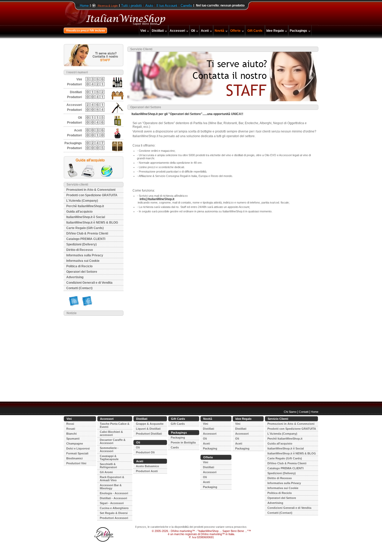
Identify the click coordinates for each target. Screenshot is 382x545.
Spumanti (73, 438)
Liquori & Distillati (148, 428)
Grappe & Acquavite (149, 423)
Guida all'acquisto (79, 211)
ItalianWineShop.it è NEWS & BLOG (92, 222)
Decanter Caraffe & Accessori (113, 441)
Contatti (303, 411)
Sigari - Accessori (112, 503)
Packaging (178, 437)
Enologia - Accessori (114, 493)
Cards (175, 447)
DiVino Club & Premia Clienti (87, 233)
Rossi (70, 423)
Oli (193, 31)
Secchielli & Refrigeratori (108, 465)
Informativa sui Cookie (83, 261)
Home (84, 6)
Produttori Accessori (114, 517)
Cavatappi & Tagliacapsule (109, 457)
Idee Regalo (275, 31)
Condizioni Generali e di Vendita (89, 282)
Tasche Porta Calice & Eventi (114, 425)
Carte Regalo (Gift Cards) (85, 228)
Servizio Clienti (278, 418)
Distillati (158, 31)
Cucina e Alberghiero (114, 508)
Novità (219, 31)
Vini (143, 31)
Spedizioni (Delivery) (81, 244)
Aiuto (149, 6)
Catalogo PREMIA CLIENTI (85, 239)
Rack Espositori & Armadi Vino (112, 479)
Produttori (74, 84)
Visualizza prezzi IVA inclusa (85, 30)
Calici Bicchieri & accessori (111, 433)
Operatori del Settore (81, 272)
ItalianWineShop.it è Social (85, 217)
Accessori (177, 31)
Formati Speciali (77, 453)
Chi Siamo (290, 411)
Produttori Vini (76, 463)
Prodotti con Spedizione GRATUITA (91, 195)
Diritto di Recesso (79, 250)
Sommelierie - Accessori (109, 449)
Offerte (235, 31)
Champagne (74, 443)
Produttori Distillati (149, 433)
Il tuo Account (166, 6)
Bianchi (71, 433)
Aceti (205, 31)
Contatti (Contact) (79, 288)
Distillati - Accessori (113, 498)
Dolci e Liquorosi (78, 448)
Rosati (70, 428)
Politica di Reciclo (79, 266)
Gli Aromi (106, 472)
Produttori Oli (145, 452)
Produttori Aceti (147, 471)
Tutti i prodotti (131, 6)
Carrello (186, 6)
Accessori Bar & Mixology (111, 487)
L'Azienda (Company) (82, 200)
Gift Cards (254, 31)
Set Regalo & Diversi (114, 513)
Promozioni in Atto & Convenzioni (90, 190)
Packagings (298, 31)
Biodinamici (74, 458)
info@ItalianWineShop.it (157, 199)
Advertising (74, 277)
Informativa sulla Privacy (84, 255)
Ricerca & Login (108, 5)
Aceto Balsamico (147, 466)
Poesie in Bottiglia (183, 442)
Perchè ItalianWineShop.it (85, 206)
